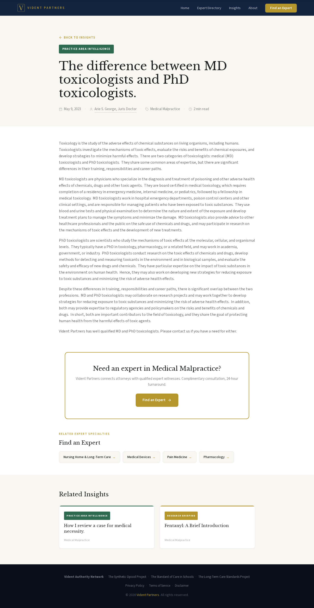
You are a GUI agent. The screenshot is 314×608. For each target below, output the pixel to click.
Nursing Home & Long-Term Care (90, 457)
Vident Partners (148, 595)
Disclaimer (182, 585)
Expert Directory (209, 8)
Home (185, 8)
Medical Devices (141, 457)
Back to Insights (79, 37)
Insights (235, 8)
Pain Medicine (179, 457)
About (253, 8)
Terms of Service (159, 585)
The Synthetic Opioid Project (127, 577)
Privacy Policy (134, 585)
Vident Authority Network (84, 577)
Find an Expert (281, 8)
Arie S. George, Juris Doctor (115, 109)
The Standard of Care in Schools (172, 577)
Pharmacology (216, 457)
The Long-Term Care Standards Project (224, 577)
